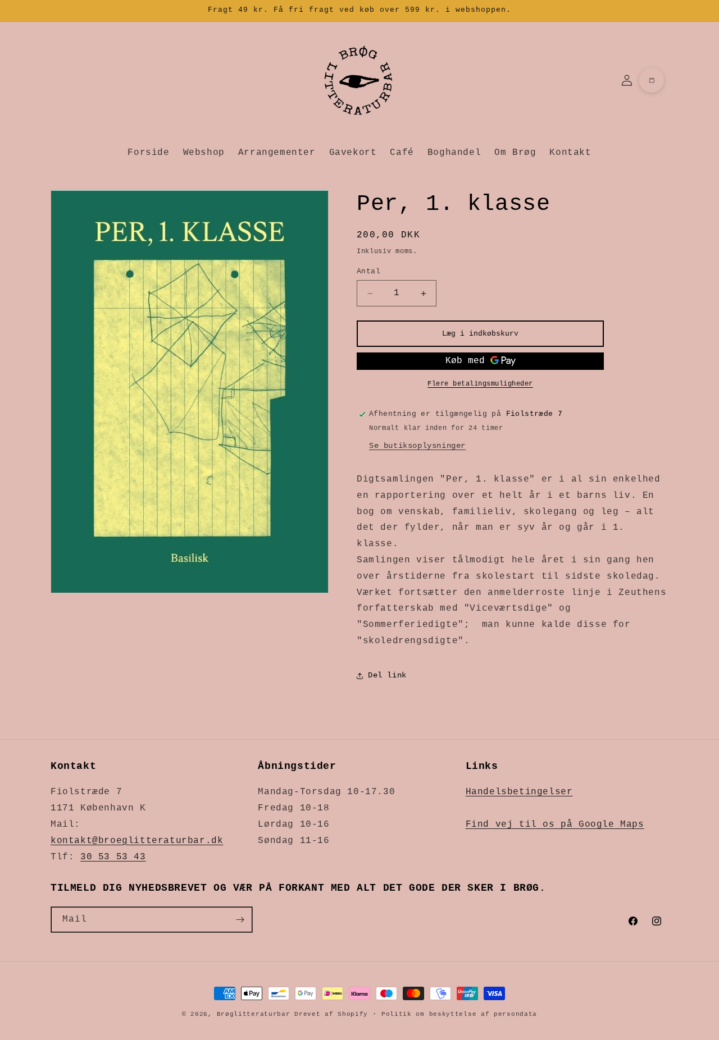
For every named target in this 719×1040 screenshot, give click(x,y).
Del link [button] (387, 675)
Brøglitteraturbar (253, 1014)
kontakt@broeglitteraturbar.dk (137, 841)
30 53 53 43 (113, 856)
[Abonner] (239, 919)
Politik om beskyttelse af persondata (459, 1013)
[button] (651, 80)
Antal (368, 271)
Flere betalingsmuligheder (480, 384)
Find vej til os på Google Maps (555, 824)
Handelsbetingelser (519, 792)
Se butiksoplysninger (417, 445)
